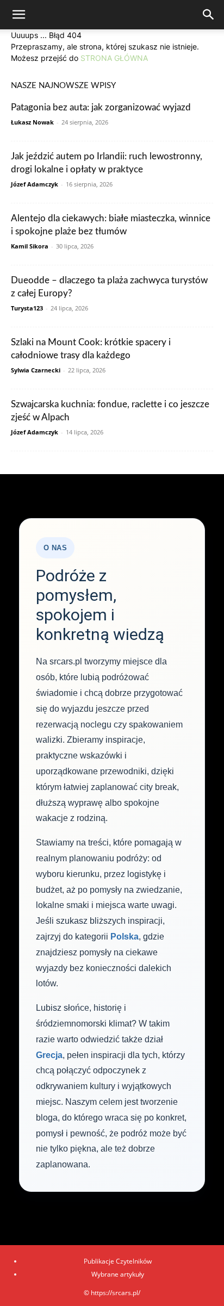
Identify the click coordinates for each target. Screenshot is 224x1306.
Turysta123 (27, 308)
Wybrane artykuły (117, 1274)
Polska (124, 936)
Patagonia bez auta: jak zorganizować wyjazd (101, 107)
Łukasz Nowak (32, 122)
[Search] (209, 14)
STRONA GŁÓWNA (114, 58)
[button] (18, 14)
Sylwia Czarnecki (35, 370)
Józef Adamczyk (34, 184)
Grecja (49, 1055)
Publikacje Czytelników (118, 1261)
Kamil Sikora (29, 246)
